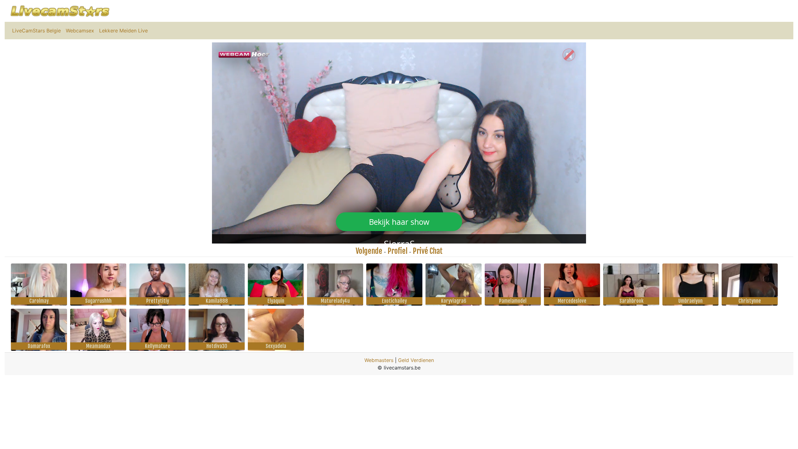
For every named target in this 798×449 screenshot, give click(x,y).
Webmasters (378, 360)
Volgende (369, 251)
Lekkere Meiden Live (123, 30)
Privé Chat (428, 251)
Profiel (397, 251)
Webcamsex (80, 30)
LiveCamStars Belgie (36, 30)
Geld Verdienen (416, 360)
